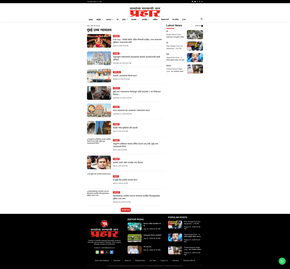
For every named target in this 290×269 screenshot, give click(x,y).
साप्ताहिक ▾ (145, 19)
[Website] (192, 1)
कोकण (116, 176)
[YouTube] (195, 1)
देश (117, 19)
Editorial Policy (140, 260)
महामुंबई (116, 36)
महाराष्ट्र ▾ (109, 19)
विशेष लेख (117, 72)
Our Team (153, 260)
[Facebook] (199, 1)
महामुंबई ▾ (99, 19)
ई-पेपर (184, 19)
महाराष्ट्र (116, 192)
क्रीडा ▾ (125, 19)
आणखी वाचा (126, 210)
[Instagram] (202, 1)
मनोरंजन (116, 88)
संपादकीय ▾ (134, 19)
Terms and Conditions (102, 260)
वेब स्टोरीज (175, 19)
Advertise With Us (189, 260)
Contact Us (164, 260)
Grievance (175, 260)
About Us (128, 260)
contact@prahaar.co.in (108, 248)
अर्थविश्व (155, 19)
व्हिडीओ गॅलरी (165, 19)
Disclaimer (117, 260)
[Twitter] (197, 1)
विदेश (167, 54)
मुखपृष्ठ (91, 19)
